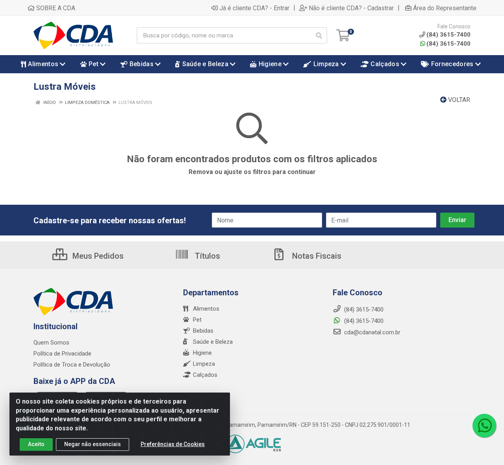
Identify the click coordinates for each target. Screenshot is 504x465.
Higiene (202, 352)
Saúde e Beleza (213, 341)
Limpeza (204, 363)
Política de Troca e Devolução (71, 364)
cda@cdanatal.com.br (371, 332)
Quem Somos (51, 342)
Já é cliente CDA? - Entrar (254, 8)
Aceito (36, 444)
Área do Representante (444, 8)
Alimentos (206, 308)
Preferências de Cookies (173, 444)
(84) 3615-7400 (448, 43)
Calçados (205, 374)
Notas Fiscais (315, 256)
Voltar (458, 100)
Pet (197, 319)
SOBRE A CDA (55, 8)
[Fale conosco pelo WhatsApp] (484, 425)
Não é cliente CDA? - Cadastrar (351, 8)
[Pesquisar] (319, 35)
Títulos (206, 256)
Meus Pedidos (97, 256)
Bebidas (203, 330)
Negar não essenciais (92, 444)
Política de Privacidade (62, 353)
